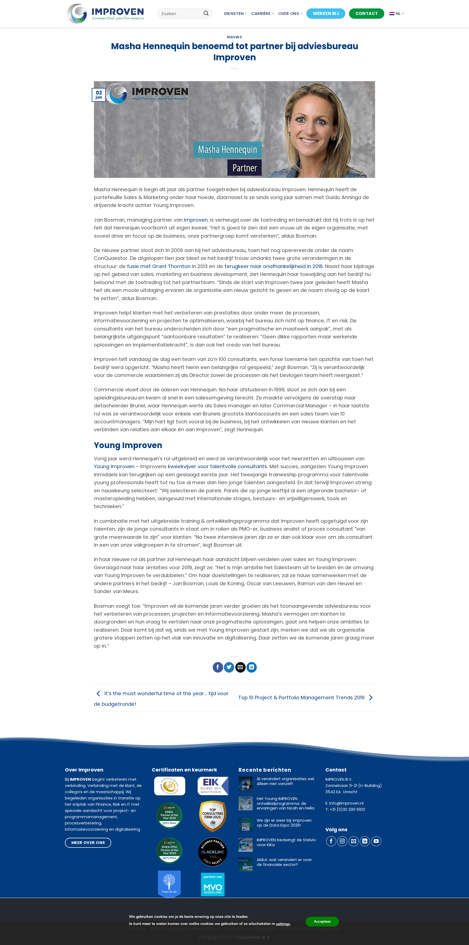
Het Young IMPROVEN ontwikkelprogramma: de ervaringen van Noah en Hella (285, 803)
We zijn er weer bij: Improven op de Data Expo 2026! (284, 823)
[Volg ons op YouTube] (376, 841)
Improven (196, 219)
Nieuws (234, 37)
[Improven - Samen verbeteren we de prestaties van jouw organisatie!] (105, 13)
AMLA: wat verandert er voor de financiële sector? (284, 862)
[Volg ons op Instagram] (342, 841)
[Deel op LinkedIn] (251, 667)
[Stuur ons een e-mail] (353, 841)
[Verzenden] (206, 13)
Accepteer (322, 921)
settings (283, 924)
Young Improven (114, 466)
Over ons (288, 13)
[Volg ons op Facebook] (331, 841)
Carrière (261, 13)
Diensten (234, 13)
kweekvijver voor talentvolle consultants (217, 466)
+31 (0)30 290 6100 (347, 809)
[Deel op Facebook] (218, 667)
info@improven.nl (346, 803)
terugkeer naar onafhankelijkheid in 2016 (273, 266)
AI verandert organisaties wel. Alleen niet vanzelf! (286, 781)
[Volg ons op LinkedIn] (365, 841)
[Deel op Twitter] (229, 667)
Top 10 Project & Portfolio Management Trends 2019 (302, 697)
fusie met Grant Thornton (159, 266)
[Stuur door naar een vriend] (240, 667)
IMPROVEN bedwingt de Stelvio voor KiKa (286, 842)
